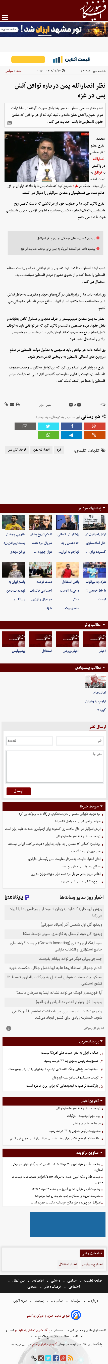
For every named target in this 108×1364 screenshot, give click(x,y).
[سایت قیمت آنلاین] (54, 59)
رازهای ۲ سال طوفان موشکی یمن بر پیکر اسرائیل (66, 238)
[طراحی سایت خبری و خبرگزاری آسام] (76, 1316)
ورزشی (55, 1281)
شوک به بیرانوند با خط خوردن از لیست (96, 590)
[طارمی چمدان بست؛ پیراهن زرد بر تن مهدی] (13, 522)
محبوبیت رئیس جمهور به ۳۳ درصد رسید (71, 1061)
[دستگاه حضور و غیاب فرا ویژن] (67, 1236)
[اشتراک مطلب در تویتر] (48, 426)
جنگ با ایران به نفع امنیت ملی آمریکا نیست (70, 1053)
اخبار (102, 651)
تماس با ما (57, 1301)
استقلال (47, 651)
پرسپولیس (18, 651)
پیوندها (39, 1301)
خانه (19, 71)
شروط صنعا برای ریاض (86, 1123)
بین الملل (18, 1281)
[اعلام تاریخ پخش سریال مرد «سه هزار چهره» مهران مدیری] (40, 522)
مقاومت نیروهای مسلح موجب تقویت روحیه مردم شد (67, 1196)
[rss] (70, 1358)
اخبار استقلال (68, 1264)
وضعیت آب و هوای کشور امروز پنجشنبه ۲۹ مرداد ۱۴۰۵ (66, 1189)
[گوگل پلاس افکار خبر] (63, 1358)
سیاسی (9, 71)
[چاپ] (17, 405)
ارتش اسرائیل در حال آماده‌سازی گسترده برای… (95, 543)
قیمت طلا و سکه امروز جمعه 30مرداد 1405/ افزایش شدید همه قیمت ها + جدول (56, 1179)
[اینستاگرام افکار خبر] (41, 1358)
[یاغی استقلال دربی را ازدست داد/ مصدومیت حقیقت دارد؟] (67, 570)
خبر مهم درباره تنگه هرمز (84, 851)
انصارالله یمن (41, 450)
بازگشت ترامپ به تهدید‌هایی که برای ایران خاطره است (62, 1086)
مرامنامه (75, 1301)
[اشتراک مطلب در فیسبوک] (71, 426)
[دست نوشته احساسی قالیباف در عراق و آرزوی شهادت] (40, 570)
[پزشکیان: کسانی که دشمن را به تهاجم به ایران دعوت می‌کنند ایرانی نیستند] (67, 522)
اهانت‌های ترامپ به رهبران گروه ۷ (95, 701)
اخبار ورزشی (71, 651)
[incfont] (79, 405)
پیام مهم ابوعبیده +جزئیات (83, 1116)
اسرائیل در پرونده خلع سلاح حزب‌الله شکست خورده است (65, 1202)
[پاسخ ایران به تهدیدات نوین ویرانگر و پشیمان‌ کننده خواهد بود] (13, 570)
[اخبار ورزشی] (67, 639)
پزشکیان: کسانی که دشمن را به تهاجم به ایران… (68, 543)
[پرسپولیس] (13, 639)
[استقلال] (40, 639)
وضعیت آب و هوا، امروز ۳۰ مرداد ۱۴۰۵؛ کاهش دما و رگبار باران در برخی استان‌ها (57, 1167)
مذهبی (32, 1287)
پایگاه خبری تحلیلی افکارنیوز (32, 1330)
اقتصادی (37, 1281)
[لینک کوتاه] (6, 405)
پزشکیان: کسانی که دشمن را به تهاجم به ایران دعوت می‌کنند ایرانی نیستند (54, 844)
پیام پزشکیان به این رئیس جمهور (80, 881)
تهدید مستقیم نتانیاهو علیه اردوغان (78, 836)
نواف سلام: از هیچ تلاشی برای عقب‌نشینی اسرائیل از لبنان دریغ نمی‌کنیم (55, 1138)
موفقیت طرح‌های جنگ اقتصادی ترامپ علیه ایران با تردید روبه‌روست (53, 1069)
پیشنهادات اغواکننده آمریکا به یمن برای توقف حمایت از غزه (58, 249)
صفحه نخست (92, 1281)
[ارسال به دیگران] (11, 405)
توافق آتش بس (17, 450)
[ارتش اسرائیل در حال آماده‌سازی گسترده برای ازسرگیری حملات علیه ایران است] (94, 522)
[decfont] (71, 405)
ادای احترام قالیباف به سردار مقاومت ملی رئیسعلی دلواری (64, 859)
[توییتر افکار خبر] (48, 1358)
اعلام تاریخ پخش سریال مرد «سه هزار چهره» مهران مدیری (65, 874)
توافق (98, 172)
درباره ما (93, 1301)
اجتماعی (74, 1287)
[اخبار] (94, 639)
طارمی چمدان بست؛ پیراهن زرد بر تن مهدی (14, 543)
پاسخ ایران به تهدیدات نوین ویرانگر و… (16, 590)
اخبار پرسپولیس (92, 1264)
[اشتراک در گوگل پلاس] (94, 426)
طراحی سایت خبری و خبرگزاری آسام (48, 1315)
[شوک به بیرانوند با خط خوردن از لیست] (94, 570)
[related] (9, 123)
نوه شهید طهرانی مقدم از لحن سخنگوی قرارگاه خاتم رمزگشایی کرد (59, 814)
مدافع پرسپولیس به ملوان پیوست (80, 866)
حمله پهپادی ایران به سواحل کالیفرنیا (77, 821)
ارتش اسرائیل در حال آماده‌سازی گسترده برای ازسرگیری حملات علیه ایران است (52, 829)
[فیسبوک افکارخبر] (56, 1358)
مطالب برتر (92, 625)
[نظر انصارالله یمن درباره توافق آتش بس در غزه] (71, 435)
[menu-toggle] (5, 17)
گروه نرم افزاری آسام (44, 1344)
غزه (75, 186)
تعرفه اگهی (20, 1301)
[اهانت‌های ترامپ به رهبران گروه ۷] (95, 681)
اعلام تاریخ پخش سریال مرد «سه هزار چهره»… (41, 543)
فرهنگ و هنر (53, 1287)
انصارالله (99, 159)
